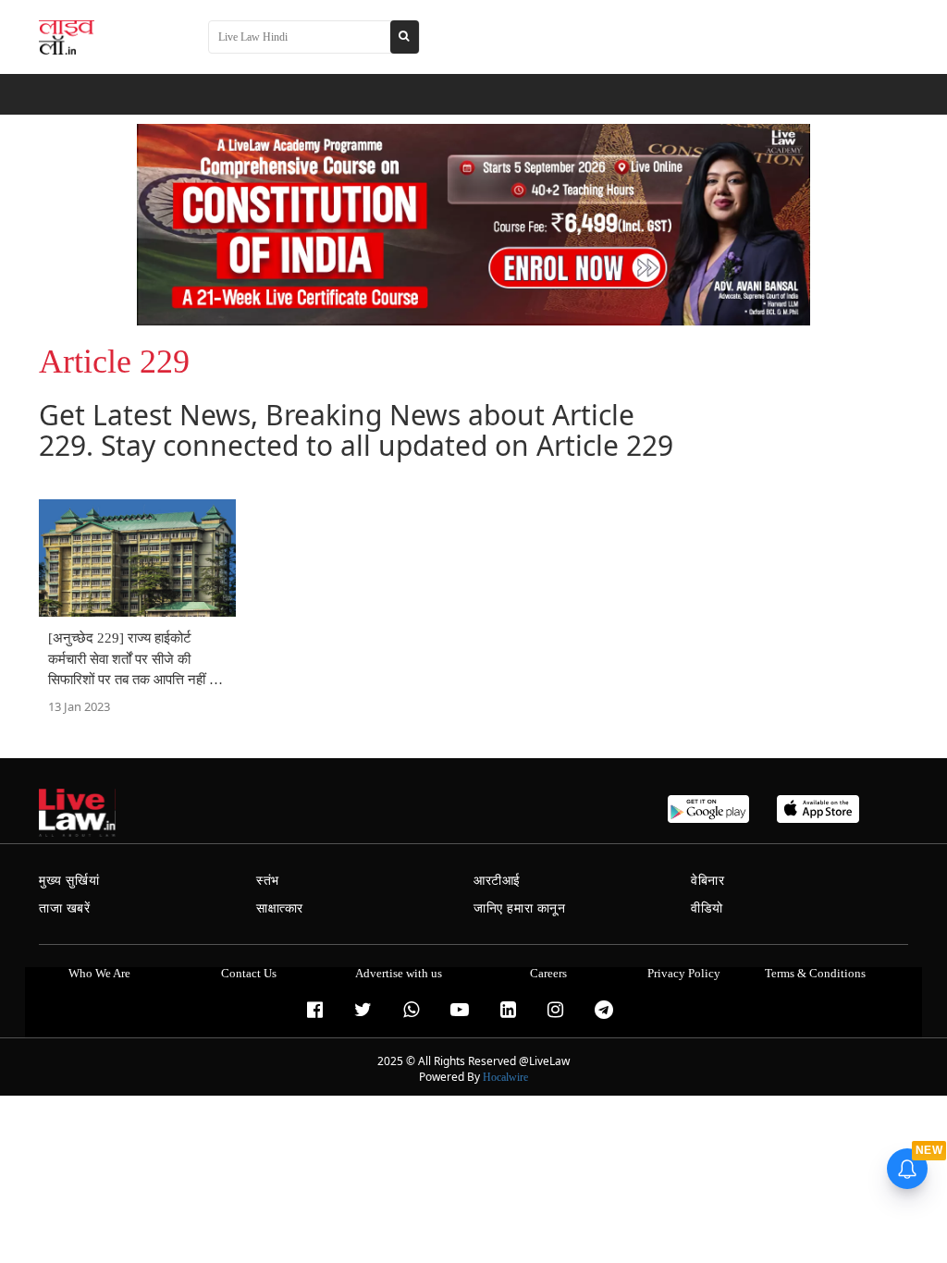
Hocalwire (505, 1077)
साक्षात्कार (279, 908)
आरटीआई (497, 881)
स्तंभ (267, 881)
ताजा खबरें (65, 908)
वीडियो (707, 908)
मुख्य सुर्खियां (69, 881)
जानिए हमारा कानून (520, 908)
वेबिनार (707, 881)
